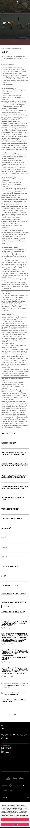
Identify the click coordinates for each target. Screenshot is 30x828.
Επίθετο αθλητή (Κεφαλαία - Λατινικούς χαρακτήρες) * (14, 487)
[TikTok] (21, 735)
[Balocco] (5, 790)
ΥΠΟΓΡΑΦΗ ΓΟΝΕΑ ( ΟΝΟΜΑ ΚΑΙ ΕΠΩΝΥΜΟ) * (13, 700)
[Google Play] (6, 752)
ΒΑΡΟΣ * (4, 556)
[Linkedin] (6, 738)
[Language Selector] (28, 798)
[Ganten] (11, 790)
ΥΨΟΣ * (4, 547)
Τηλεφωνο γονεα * (10, 585)
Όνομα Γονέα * (8, 433)
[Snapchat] (2, 738)
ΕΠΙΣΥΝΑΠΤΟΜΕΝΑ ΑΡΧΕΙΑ (13, 602)
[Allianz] (5, 785)
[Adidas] (8, 778)
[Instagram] (6, 735)
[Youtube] (14, 735)
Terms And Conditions (10, 685)
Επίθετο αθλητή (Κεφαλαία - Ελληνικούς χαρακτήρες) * (14, 464)
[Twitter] (18, 735)
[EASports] (11, 785)
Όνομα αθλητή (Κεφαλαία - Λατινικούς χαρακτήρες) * (14, 476)
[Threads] (10, 735)
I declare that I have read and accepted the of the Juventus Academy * (16, 685)
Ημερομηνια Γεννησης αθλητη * (12, 498)
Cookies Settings (15, 824)
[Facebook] (2, 735)
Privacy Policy (14, 694)
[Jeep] (15, 778)
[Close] (28, 803)
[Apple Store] (6, 748)
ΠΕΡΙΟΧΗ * (6, 528)
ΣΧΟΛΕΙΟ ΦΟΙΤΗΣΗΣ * (11, 566)
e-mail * (3, 576)
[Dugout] (25, 735)
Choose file (7, 606)
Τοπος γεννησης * (10, 509)
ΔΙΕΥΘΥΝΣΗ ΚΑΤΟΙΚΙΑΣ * (12, 518)
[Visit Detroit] (25, 786)
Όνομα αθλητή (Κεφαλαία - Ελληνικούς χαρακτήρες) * (14, 453)
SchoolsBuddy (13, 108)
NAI (5, 627)
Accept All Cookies (15, 819)
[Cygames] (18, 785)
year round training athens (11, 48)
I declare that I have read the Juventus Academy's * (15, 693)
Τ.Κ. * (3, 537)
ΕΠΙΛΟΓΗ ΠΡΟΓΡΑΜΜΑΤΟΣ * (13, 594)
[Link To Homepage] (17, 2)
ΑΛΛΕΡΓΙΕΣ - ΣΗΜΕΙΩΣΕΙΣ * (13, 612)
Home (2, 48)
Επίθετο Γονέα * (9, 443)
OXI (12, 627)
